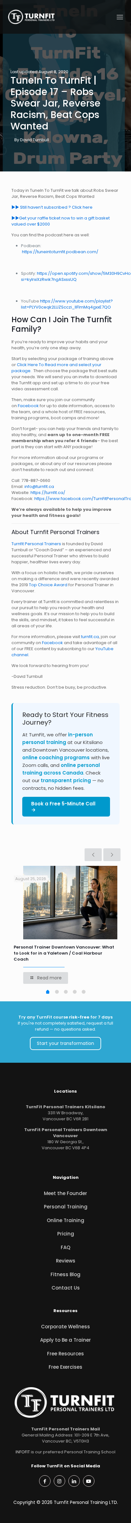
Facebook (28, 406)
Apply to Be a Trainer (65, 1340)
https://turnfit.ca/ (48, 493)
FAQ (65, 1247)
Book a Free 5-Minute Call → (63, 806)
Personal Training (65, 1206)
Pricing (65, 1233)
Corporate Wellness (65, 1326)
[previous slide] (93, 854)
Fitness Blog (65, 1274)
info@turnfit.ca (39, 486)
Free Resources (65, 1353)
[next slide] (112, 854)
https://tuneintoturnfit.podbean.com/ (60, 252)
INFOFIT (23, 1452)
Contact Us (66, 1287)
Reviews (65, 1260)
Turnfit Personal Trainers (36, 544)
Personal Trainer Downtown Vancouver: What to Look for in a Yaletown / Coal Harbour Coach (64, 953)
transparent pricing (66, 780)
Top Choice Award (47, 585)
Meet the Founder (65, 1193)
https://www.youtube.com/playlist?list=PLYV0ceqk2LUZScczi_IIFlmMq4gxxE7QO (67, 304)
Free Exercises (65, 1367)
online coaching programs (56, 757)
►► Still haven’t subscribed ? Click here (52, 207)
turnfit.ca (90, 637)
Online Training (65, 1220)
